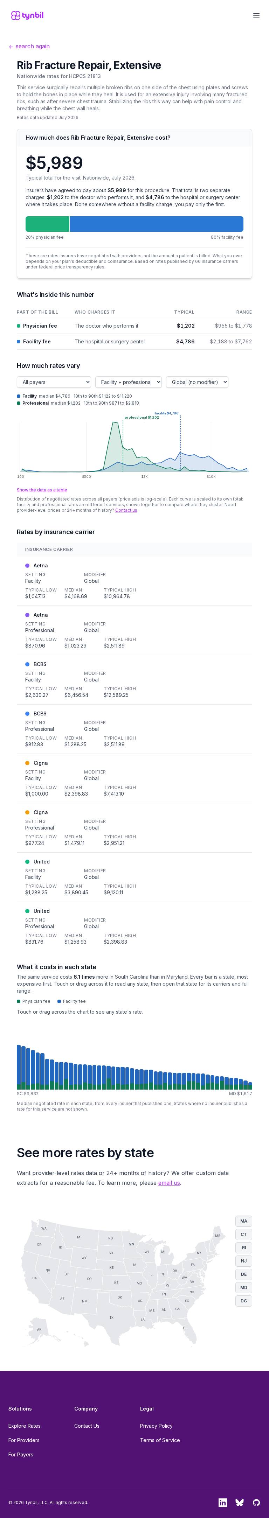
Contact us (126, 510)
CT (244, 1234)
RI (244, 1247)
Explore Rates (24, 1426)
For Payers (20, 1454)
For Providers (24, 1440)
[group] (134, 1067)
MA (243, 1221)
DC (244, 1300)
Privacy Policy (156, 1426)
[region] (134, 328)
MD (243, 1287)
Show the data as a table (42, 489)
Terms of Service (160, 1440)
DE (244, 1274)
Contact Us (86, 1426)
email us (169, 1182)
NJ (244, 1261)
